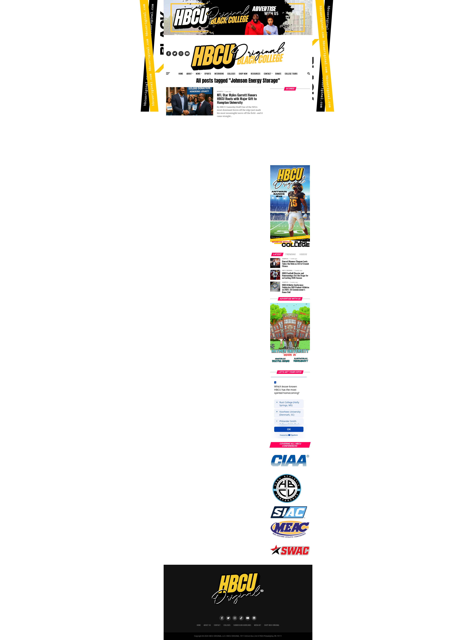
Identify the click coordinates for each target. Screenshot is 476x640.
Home (180, 73)
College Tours (291, 73)
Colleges (231, 73)
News (198, 73)
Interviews (219, 73)
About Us (207, 625)
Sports (207, 73)
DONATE (278, 73)
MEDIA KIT (257, 625)
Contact (267, 73)
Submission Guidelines (242, 625)
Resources (255, 73)
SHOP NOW (243, 73)
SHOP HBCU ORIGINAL (271, 625)
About (189, 73)
